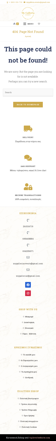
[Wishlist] (40, 24)
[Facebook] (28, 285)
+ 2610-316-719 (15, 2)
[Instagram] (28, 293)
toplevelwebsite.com (39, 437)
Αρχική (28, 36)
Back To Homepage (28, 104)
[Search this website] (28, 92)
